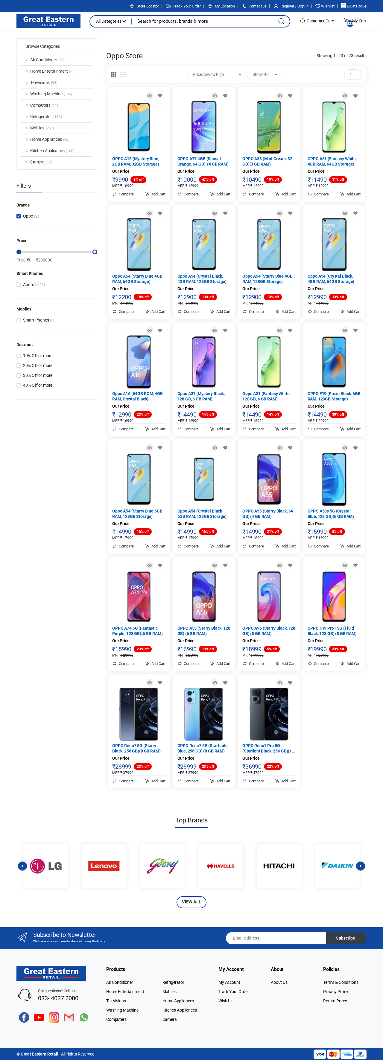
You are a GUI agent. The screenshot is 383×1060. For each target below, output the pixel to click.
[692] (355, 330)
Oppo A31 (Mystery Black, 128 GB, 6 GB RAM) (201, 396)
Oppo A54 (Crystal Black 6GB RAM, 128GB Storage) (202, 514)
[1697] (225, 682)
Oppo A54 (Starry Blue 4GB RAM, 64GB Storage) (137, 279)
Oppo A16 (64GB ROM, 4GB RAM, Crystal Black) (137, 396)
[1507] (355, 448)
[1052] (160, 213)
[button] (217, 74)
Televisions (116, 1000)
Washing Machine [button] (51, 93)
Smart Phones (38, 320)
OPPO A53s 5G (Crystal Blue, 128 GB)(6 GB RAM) (331, 514)
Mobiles (169, 991)
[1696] (225, 565)
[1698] (290, 565)
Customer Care (320, 21)
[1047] (225, 213)
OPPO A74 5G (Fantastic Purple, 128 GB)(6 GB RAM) (137, 631)
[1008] (355, 96)
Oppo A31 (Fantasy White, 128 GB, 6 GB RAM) (266, 396)
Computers (116, 1019)
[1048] (355, 213)
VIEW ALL (191, 902)
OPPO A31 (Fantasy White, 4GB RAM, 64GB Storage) (332, 161)
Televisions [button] (43, 82)
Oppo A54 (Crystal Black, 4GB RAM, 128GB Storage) (202, 279)
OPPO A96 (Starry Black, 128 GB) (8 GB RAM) (268, 631)
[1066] (290, 330)
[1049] (225, 448)
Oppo (31, 216)
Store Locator (147, 6)
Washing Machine (122, 1010)
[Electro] (48, 21)
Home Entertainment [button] (52, 71)
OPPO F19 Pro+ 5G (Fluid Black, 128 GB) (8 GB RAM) (332, 631)
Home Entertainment (125, 991)
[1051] (290, 213)
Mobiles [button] (42, 128)
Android (34, 284)
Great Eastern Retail (39, 1054)
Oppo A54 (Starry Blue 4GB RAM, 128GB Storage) (267, 279)
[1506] (160, 682)
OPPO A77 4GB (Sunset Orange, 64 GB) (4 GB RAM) (203, 161)
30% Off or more (37, 375)
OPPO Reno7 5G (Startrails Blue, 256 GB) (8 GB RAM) (202, 748)
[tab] (113, 74)
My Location (224, 6)
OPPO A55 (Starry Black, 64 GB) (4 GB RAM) (267, 514)
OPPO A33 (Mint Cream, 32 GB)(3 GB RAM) (267, 161)
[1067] (225, 330)
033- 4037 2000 (58, 998)
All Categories (109, 21)
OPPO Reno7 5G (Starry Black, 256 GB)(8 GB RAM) (136, 748)
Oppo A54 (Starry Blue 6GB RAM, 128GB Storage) (137, 514)
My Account (229, 982)
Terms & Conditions (340, 982)
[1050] (160, 448)
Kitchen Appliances (179, 1010)
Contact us (257, 6)
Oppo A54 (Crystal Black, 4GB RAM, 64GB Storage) (331, 279)
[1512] (290, 448)
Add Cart (158, 194)
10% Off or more (37, 355)
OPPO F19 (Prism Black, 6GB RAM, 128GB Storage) (334, 396)
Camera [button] (41, 162)
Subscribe (345, 938)
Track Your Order (186, 6)
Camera (169, 1019)
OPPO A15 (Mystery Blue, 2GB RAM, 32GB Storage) (135, 161)
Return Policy (335, 1000)
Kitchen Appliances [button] (52, 150)
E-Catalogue (356, 6)
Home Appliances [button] (49, 139)
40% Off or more (37, 385)
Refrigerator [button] (46, 116)
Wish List (226, 1000)
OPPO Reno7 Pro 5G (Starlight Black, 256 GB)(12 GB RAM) (268, 748)
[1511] (160, 565)
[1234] (355, 565)
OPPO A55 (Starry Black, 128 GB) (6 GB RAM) (203, 631)
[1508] (290, 96)
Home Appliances (178, 1000)
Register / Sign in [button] (294, 6)
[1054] (160, 330)
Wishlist (327, 6)
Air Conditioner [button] (47, 59)
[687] (160, 96)
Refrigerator (173, 982)
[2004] (225, 96)
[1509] (290, 682)
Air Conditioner (119, 982)
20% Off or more (37, 365)
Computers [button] (44, 105)
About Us (279, 982)
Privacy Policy (335, 991)
